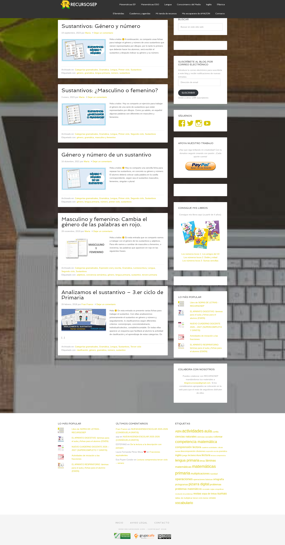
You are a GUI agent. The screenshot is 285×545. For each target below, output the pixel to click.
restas (197, 493)
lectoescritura (194, 455)
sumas (222, 493)
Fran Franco (122, 429)
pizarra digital (199, 484)
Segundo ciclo (137, 134)
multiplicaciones (200, 473)
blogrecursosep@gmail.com (197, 383)
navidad (214, 474)
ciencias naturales (186, 436)
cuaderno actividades (209, 447)
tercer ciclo (197, 498)
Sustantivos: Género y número (100, 26)
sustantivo (136, 275)
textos (205, 498)
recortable (206, 489)
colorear (218, 436)
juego (184, 455)
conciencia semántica (96, 275)
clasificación (82, 350)
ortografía (218, 479)
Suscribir (188, 92)
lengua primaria (102, 73)
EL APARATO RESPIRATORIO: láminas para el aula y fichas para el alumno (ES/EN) (206, 348)
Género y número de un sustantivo (106, 154)
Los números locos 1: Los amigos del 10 (200, 254)
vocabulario (184, 503)
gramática (89, 73)
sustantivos (124, 73)
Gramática (104, 69)
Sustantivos (136, 69)
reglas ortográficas (217, 489)
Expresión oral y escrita (110, 268)
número (114, 73)
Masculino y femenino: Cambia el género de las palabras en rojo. (104, 222)
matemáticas (183, 466)
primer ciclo (114, 201)
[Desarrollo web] (144, 538)
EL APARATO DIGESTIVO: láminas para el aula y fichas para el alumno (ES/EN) (206, 314)
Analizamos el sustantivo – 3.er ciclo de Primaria (112, 295)
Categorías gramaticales (86, 69)
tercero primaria (149, 275)
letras (202, 460)
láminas (211, 460)
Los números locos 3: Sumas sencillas (200, 260)
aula (208, 431)
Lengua (113, 69)
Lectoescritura (140, 268)
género (80, 73)
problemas (215, 484)
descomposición (188, 451)
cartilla (215, 432)
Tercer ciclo (135, 346)
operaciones (184, 479)
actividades (193, 430)
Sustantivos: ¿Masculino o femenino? (109, 90)
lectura (206, 455)
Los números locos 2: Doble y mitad (200, 257)
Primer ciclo (123, 69)
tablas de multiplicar (183, 498)
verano (212, 498)
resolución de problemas (184, 494)
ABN (178, 431)
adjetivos (81, 275)
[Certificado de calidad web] (122, 538)
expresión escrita (212, 451)
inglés (178, 455)
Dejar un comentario (103, 33)
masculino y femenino (105, 137)
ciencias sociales (205, 437)
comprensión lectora (188, 447)
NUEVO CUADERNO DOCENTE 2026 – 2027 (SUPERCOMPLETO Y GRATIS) (206, 327)
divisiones (200, 451)
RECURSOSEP (80, 4)
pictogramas (181, 484)
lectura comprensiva (218, 455)
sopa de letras (209, 493)
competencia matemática (196, 442)
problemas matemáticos (188, 489)
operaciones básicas (203, 479)
